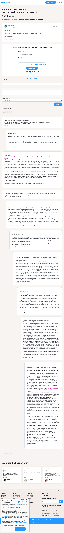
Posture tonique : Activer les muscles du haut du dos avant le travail (10, 474)
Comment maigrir (16, 495)
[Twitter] (47, 495)
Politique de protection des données (46, 519)
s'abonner (25, 72)
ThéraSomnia (44, 508)
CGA (33, 519)
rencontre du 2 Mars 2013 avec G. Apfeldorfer (51, 490)
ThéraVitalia (55, 510)
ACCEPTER (20, 528)
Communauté (10, 490)
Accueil (3, 490)
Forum (16, 490)
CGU (36, 519)
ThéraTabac (55, 508)
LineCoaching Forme (46, 513)
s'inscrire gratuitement (35, 72)
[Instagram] (42, 496)
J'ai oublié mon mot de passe (38, 64)
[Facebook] (44, 495)
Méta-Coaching (56, 515)
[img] (44, 61)
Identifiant (21, 51)
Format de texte (6, 98)
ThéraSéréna (44, 510)
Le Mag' (15, 493)
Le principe (3, 495)
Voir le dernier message (32, 78)
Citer (6, 39)
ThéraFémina (55, 513)
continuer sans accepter (23, 499)
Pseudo (4, 82)
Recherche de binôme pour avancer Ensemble (29, 490)
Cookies (29, 519)
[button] (3, 89)
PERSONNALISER (9, 528)
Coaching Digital (30, 495)
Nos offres (29, 493)
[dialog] (15, 515)
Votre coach (11, 25)
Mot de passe (22, 58)
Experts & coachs (4, 496)
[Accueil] (6, 2)
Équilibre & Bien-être (46, 515)
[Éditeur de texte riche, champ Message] (32, 92)
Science (2, 498)
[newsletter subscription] (61, 501)
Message (4, 86)
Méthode (3, 493)
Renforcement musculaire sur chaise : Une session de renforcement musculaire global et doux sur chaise (52, 475)
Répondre (10, 39)
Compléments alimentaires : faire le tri (32, 473)
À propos (57, 519)
